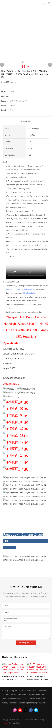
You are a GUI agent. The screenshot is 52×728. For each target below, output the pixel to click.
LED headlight (29, 293)
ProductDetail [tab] (26, 121)
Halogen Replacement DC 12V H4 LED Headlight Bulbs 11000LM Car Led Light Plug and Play (13, 678)
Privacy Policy (15, 723)
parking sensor (29, 289)
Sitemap (5, 723)
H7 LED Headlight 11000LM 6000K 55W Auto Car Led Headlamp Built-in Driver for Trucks (37, 678)
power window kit (13, 289)
